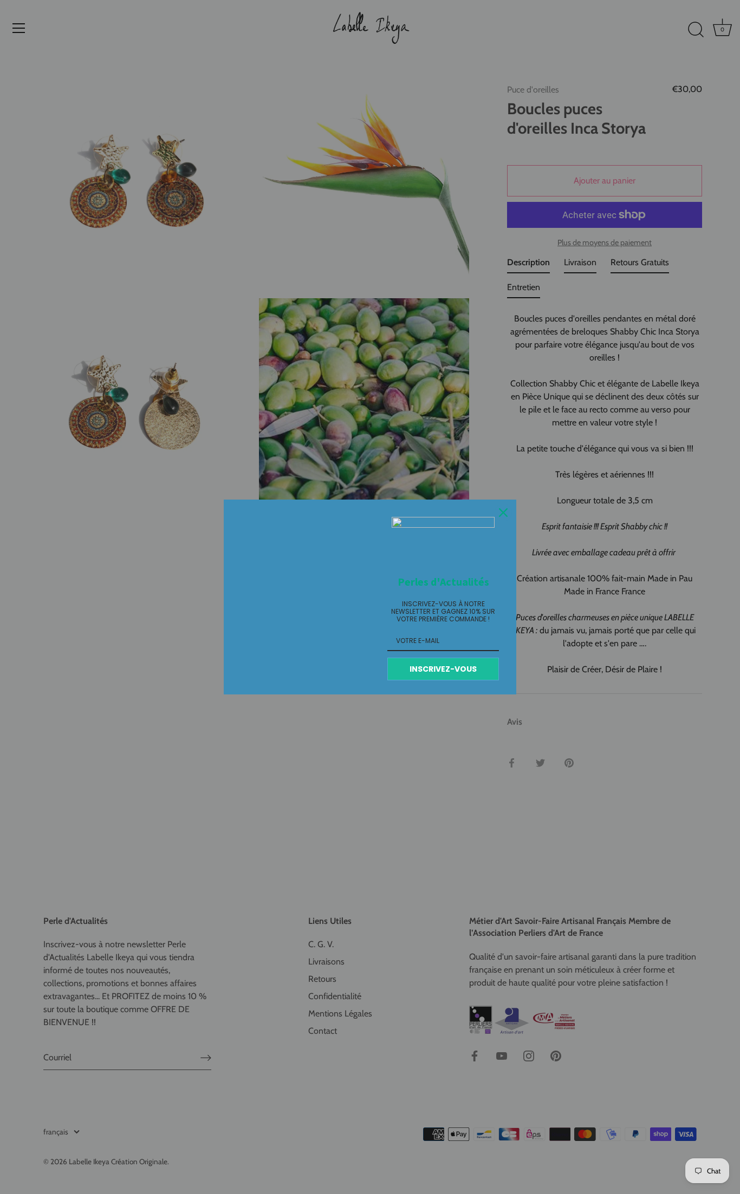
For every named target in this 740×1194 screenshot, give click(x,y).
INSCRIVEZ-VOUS (443, 669)
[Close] (503, 513)
